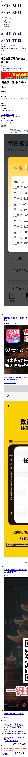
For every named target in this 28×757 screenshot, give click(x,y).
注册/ (2, 29)
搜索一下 (3, 47)
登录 (4, 29)
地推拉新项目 (7, 23)
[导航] (1, 1)
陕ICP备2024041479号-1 (7, 753)
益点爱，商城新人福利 (11, 741)
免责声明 (16, 753)
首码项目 (6, 24)
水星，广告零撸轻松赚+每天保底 (14, 724)
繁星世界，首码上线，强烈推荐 (14, 731)
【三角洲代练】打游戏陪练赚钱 (14, 726)
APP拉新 (3, 115)
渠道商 (12, 115)
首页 (5, 21)
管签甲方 (7, 115)
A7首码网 (13, 744)
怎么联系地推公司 (8, 68)
